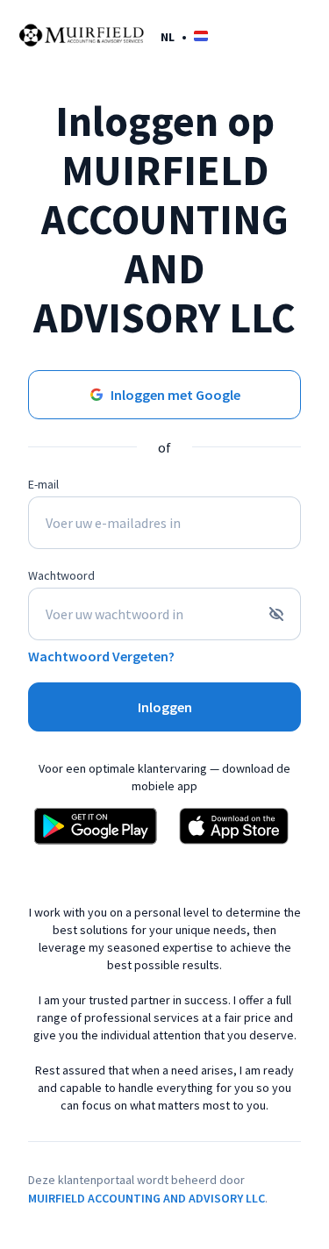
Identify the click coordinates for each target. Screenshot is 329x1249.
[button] (184, 36)
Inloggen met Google (175, 394)
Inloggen (165, 707)
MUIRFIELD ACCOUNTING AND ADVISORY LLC (146, 1198)
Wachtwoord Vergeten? (101, 656)
